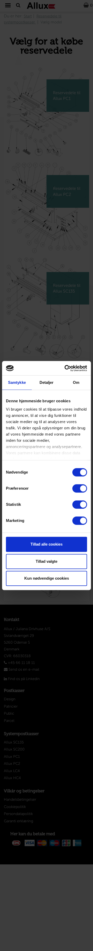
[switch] (79, 488)
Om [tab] (76, 382)
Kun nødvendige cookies (46, 578)
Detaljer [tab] (47, 382)
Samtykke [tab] (17, 382)
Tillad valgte (46, 561)
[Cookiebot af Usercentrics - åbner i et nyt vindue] (65, 368)
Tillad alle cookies (46, 544)
